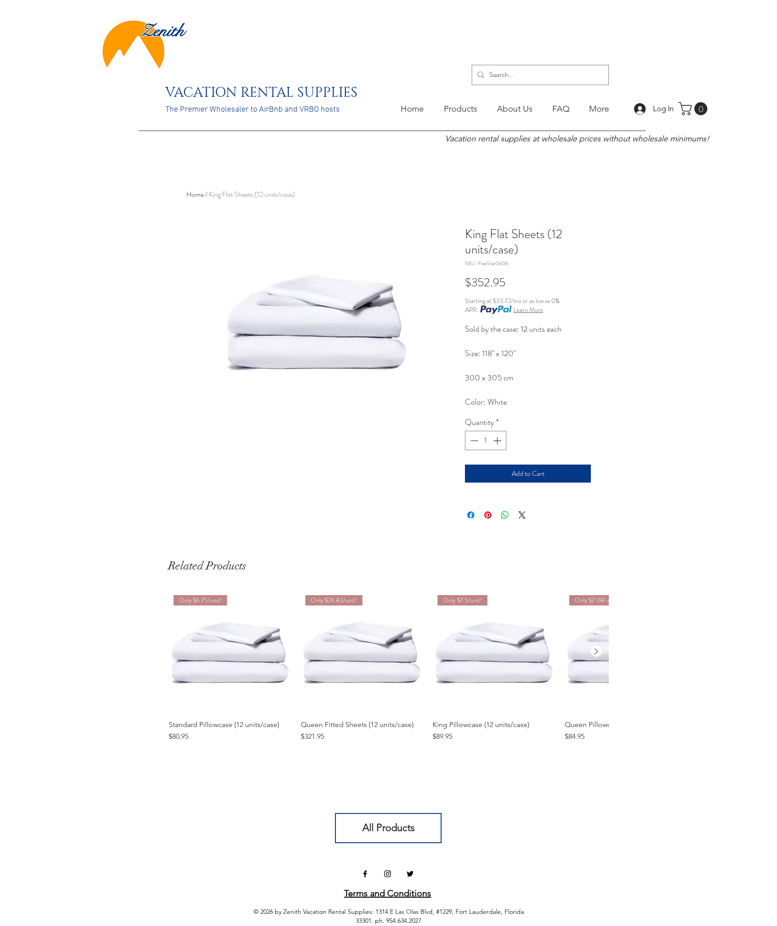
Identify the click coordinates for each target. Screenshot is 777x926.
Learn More (528, 309)
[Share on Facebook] (470, 515)
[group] (388, 671)
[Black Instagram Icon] (387, 873)
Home (195, 194)
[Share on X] (522, 515)
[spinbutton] (485, 440)
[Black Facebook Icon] (365, 873)
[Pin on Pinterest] (487, 515)
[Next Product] (596, 651)
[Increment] (498, 440)
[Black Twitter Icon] (410, 873)
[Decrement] (473, 440)
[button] (694, 108)
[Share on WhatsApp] (505, 515)
